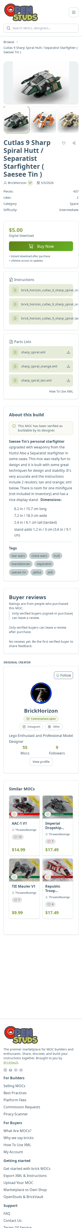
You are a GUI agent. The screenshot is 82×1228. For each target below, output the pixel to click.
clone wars (39, 556)
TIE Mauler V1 (23, 886)
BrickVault (10, 1062)
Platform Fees (14, 1100)
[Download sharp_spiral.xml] (68, 352)
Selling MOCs (14, 1085)
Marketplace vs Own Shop (25, 1189)
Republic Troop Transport (53, 888)
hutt (57, 556)
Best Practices (15, 1092)
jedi (50, 572)
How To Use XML (61, 391)
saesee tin (18, 572)
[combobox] (44, 28)
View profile (41, 762)
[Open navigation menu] (74, 12)
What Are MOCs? (17, 1130)
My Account (13, 1151)
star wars (18, 556)
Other (56, 727)
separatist (44, 564)
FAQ (6, 1213)
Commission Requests (21, 1107)
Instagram (34, 727)
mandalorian (20, 564)
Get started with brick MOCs (27, 1168)
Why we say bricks (18, 1137)
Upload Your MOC (18, 1182)
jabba (37, 572)
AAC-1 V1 (19, 823)
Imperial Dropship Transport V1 (56, 825)
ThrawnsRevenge (25, 830)
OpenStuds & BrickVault (23, 1196)
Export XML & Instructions (25, 1175)
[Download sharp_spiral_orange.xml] (68, 366)
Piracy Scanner (15, 1114)
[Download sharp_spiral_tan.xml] (68, 380)
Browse (8, 42)
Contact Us (12, 1220)
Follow (65, 675)
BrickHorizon (17, 183)
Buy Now (45, 246)
